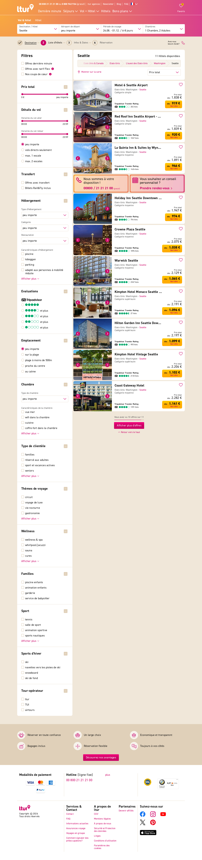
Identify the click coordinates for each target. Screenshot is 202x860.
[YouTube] (163, 816)
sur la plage (32, 354)
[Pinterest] (153, 824)
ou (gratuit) (62, 4)
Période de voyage (112, 26)
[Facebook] (142, 816)
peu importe (32, 144)
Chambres (150, 26)
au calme (30, 371)
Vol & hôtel (24, 20)
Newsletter (108, 4)
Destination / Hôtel (28, 26)
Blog (119, 4)
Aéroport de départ (70, 26)
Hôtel (38, 20)
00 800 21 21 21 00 (79, 780)
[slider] (22, 94)
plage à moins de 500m (38, 360)
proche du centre (35, 366)
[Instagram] (153, 816)
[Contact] (183, 42)
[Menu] (177, 780)
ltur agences (94, 4)
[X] (142, 824)
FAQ (126, 4)
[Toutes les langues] (134, 4)
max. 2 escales (33, 161)
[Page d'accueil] (25, 8)
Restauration (27, 235)
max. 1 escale (33, 155)
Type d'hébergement (31, 209)
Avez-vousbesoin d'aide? (173, 43)
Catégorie (26, 222)
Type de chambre (29, 393)
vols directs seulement (38, 150)
